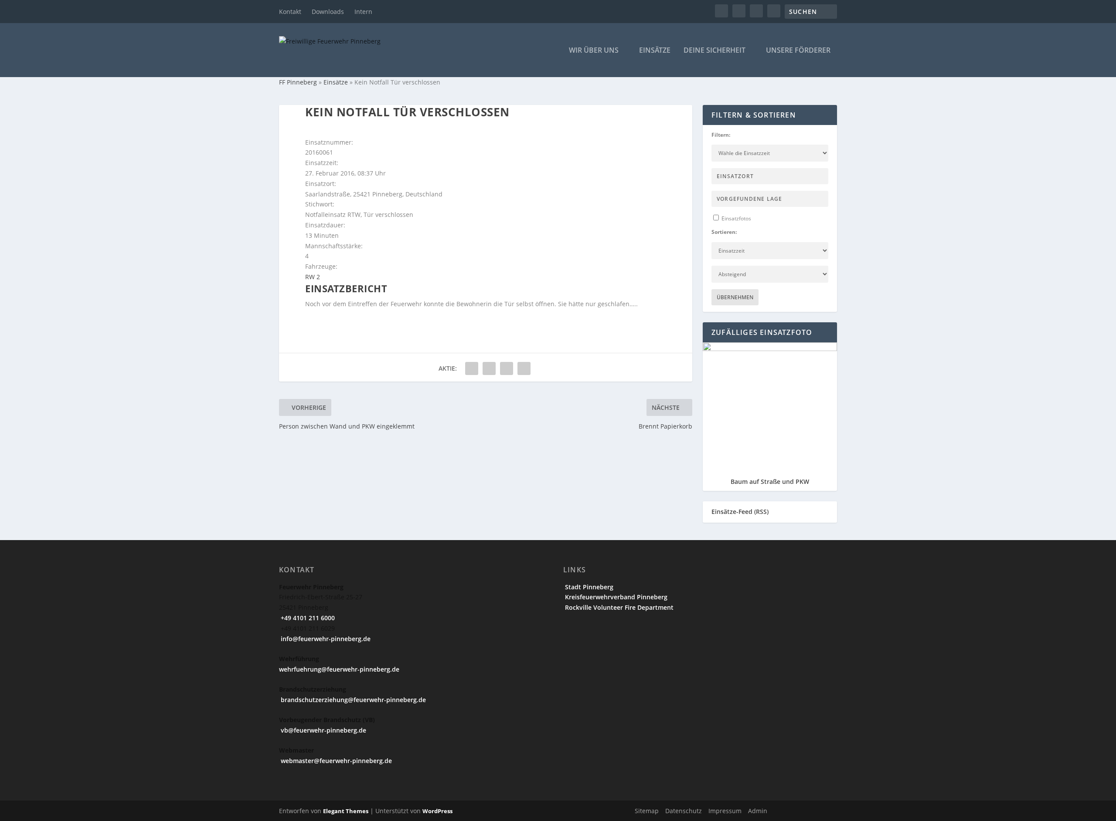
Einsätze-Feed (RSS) (740, 511)
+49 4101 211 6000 (307, 618)
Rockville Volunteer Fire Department (618, 607)
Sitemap (647, 811)
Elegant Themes (345, 811)
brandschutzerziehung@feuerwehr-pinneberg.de (352, 700)
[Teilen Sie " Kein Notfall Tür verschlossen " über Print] (524, 368)
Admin (757, 811)
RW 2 (312, 277)
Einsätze (654, 51)
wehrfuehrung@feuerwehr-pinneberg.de (339, 669)
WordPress (437, 811)
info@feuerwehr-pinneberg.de (325, 639)
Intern (363, 11)
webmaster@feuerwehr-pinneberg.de (335, 761)
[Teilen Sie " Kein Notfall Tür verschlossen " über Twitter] (489, 368)
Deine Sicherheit (714, 51)
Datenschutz (683, 811)
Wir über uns (594, 51)
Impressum (725, 811)
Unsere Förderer (798, 51)
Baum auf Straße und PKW (770, 481)
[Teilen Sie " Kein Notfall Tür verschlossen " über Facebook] (471, 368)
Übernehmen (735, 297)
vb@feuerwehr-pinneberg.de (322, 730)
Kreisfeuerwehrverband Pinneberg (615, 597)
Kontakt (290, 11)
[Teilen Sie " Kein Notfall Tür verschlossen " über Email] (506, 368)
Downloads (328, 11)
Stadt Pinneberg (588, 587)
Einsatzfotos (735, 218)
